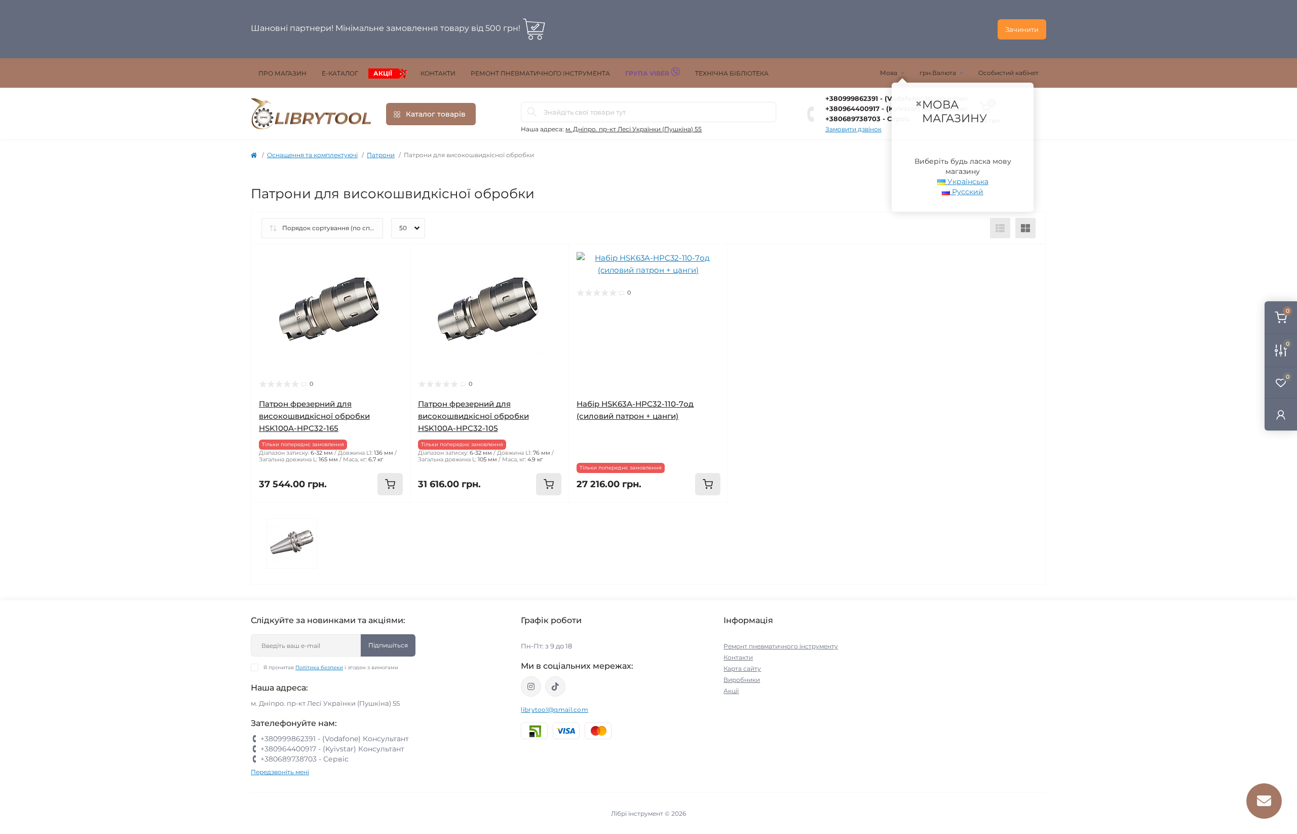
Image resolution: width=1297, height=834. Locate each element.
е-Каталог (340, 73)
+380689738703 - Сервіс (304, 759)
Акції (382, 73)
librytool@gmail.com (554, 709)
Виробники (741, 679)
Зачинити (1022, 29)
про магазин (282, 73)
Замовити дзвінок (853, 129)
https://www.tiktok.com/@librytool (555, 686)
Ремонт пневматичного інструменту (780, 646)
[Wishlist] (395, 278)
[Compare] (395, 298)
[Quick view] (395, 259)
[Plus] (378, 517)
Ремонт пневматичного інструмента (540, 73)
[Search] (532, 112)
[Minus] (283, 517)
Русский (966, 191)
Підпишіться (388, 645)
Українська (966, 181)
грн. (938, 73)
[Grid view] (1025, 228)
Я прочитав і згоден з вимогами (330, 667)
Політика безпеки (319, 667)
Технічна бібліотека (732, 73)
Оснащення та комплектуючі (312, 155)
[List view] (1000, 228)
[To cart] (390, 484)
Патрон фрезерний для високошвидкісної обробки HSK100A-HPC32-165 (314, 416)
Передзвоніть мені (280, 772)
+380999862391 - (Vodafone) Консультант (334, 738)
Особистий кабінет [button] (1008, 73)
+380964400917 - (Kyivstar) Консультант (332, 748)
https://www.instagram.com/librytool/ (531, 686)
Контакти (438, 73)
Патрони (381, 155)
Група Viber (648, 73)
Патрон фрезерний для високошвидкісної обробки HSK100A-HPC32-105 (473, 416)
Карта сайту (742, 668)
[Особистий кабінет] (1281, 414)
